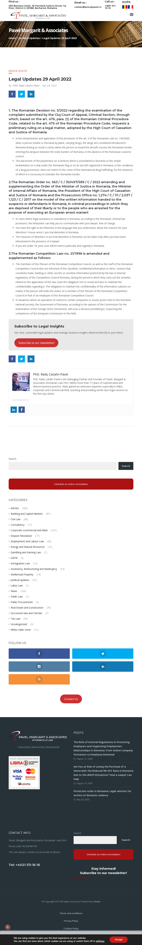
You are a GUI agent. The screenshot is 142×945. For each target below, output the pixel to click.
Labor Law (17, 585)
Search (12, 458)
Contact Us (71, 699)
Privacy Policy (71, 920)
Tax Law (15, 618)
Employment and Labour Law (27, 541)
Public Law (17, 596)
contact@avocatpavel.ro (87, 6)
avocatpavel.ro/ (21, 399)
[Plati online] (24, 772)
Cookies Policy (71, 928)
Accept (118, 939)
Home (12, 38)
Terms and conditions (71, 913)
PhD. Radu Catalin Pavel (26, 85)
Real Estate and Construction (27, 607)
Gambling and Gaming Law (26, 552)
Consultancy (17, 524)
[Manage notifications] (7, 927)
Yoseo (97, 901)
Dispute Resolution (21, 535)
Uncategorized (19, 624)
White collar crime (21, 629)
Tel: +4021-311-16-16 (24, 865)
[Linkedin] (14, 410)
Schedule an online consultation (71, 484)
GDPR (14, 558)
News (14, 591)
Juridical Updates (29, 38)
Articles (15, 508)
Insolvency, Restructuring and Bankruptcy (34, 569)
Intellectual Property (22, 574)
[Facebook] (22, 410)
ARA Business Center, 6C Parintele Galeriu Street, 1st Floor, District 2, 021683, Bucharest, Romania (37, 6)
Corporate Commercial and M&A (29, 530)
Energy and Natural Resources (28, 546)
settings (100, 941)
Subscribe (80, 879)
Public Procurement (22, 602)
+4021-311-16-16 (110, 6)
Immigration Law (20, 563)
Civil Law (15, 519)
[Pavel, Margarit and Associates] (38, 14)
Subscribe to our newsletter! (36, 343)
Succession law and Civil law (26, 613)
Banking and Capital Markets (27, 513)
